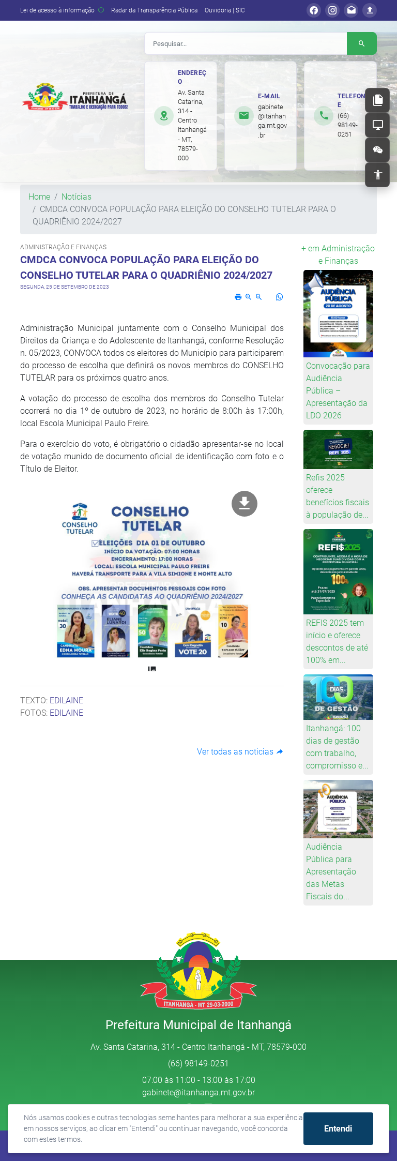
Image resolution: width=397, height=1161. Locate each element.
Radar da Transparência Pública (154, 10)
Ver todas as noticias (236, 752)
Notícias (76, 197)
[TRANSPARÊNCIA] (377, 125)
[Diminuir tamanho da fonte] (259, 297)
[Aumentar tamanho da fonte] (249, 297)
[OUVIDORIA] (377, 150)
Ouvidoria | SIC (225, 10)
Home (39, 197)
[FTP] (369, 10)
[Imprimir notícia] (238, 297)
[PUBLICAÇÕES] (377, 100)
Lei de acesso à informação (58, 10)
